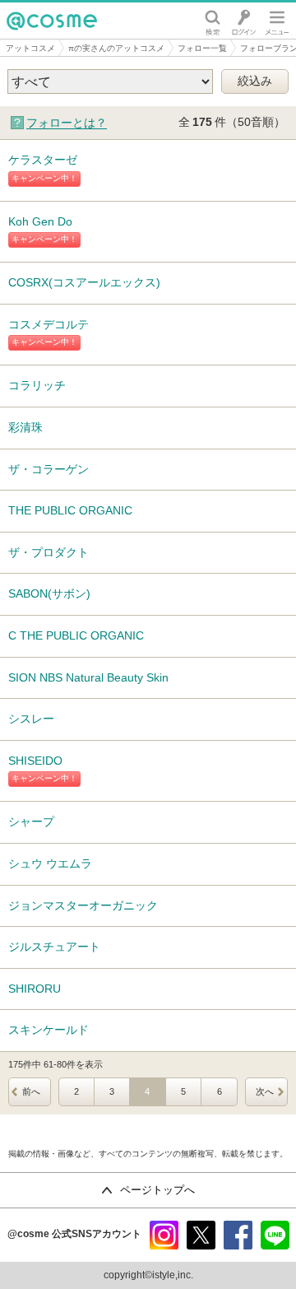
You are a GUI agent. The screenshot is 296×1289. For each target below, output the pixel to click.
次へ (265, 1091)
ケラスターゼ (42, 159)
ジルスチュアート (54, 946)
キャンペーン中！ (44, 178)
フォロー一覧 (202, 48)
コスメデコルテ (48, 324)
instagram (164, 1235)
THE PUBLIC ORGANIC (70, 510)
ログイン (244, 20)
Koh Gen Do (40, 221)
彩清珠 (25, 427)
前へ (31, 1091)
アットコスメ (30, 48)
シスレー (31, 718)
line (275, 1235)
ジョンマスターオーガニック (83, 905)
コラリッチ (37, 385)
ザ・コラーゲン (48, 469)
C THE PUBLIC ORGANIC (76, 635)
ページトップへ (157, 1190)
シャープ (31, 821)
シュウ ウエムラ (50, 863)
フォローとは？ (66, 123)
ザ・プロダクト (48, 552)
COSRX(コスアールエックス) (84, 282)
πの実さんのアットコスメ (116, 48)
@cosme (32, 38)
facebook (238, 1235)
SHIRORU (34, 988)
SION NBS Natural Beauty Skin (88, 677)
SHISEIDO (35, 760)
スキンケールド (48, 1029)
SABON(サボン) (49, 593)
